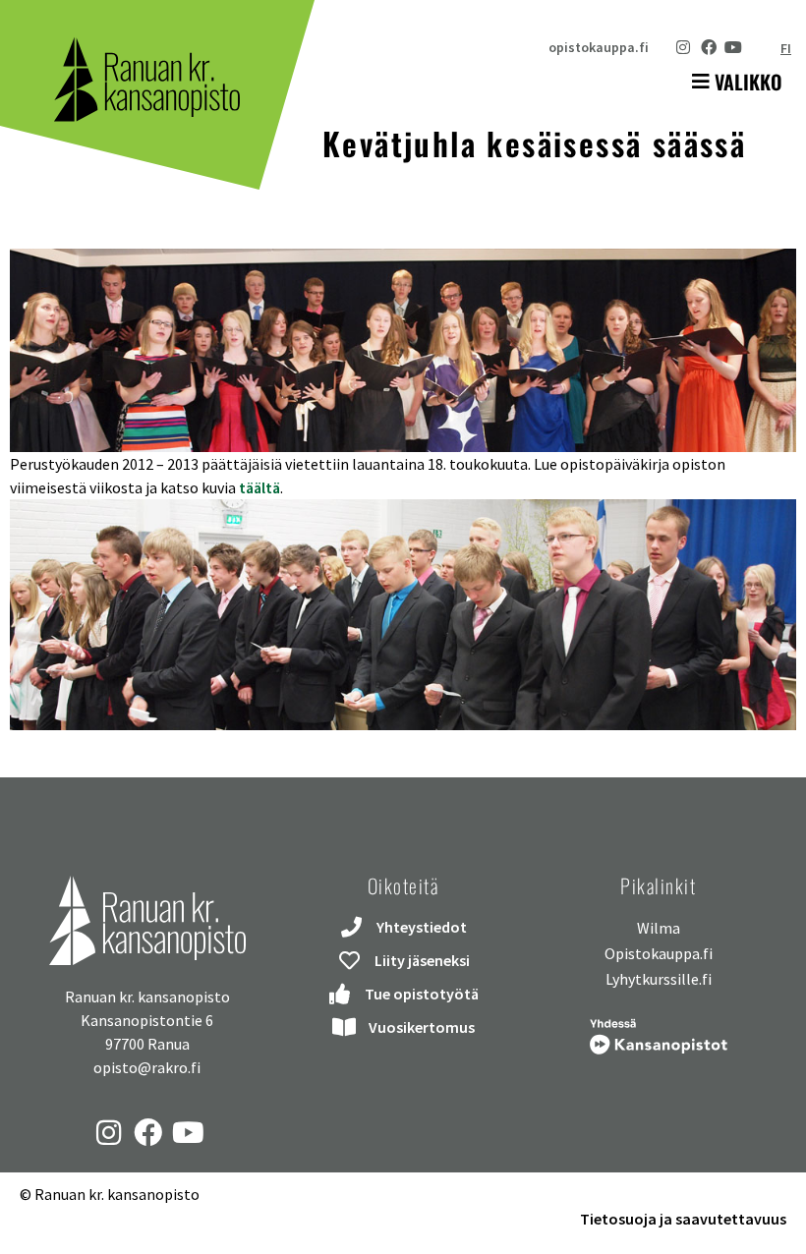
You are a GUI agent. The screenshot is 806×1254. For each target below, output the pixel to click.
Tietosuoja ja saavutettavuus (683, 1218)
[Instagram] (683, 47)
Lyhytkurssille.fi (658, 979)
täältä (258, 487)
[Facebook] (708, 47)
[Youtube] (733, 47)
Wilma (658, 928)
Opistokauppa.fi (658, 953)
